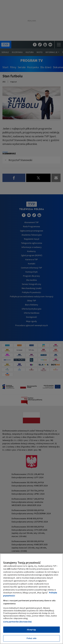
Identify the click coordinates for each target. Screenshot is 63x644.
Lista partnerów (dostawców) (17, 621)
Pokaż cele (31, 638)
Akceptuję (31, 629)
